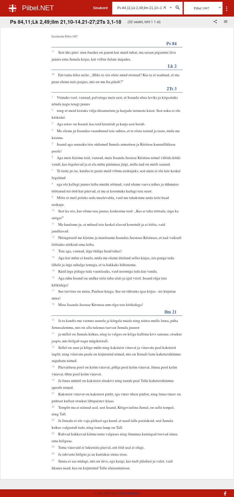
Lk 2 (172, 66)
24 (53, 433)
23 (53, 420)
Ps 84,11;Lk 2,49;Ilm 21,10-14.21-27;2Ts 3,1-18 (65, 21)
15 (53, 270)
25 (53, 446)
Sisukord (100, 8)
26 (53, 453)
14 (53, 257)
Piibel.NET (38, 8)
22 (53, 407)
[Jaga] (216, 22)
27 (53, 460)
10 (53, 210)
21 (53, 393)
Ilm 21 (170, 311)
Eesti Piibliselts (129, 493)
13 (53, 250)
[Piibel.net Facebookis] (210, 490)
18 (53, 304)
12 (53, 237)
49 (53, 74)
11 (53, 51)
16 (53, 277)
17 (53, 290)
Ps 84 (171, 43)
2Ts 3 (172, 88)
